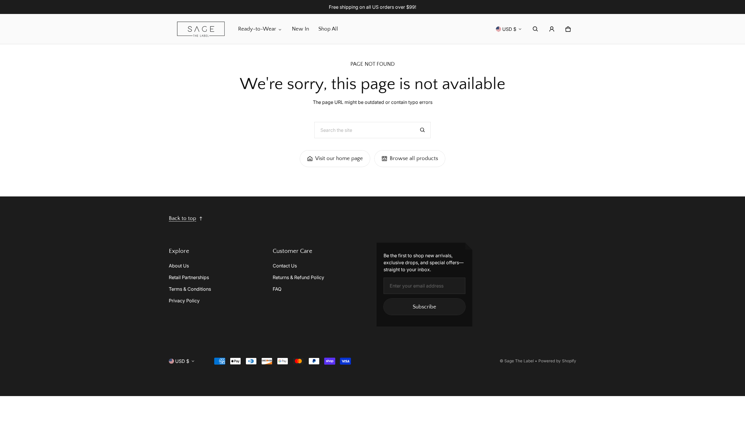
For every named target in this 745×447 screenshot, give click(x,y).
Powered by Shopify (557, 361)
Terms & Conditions (190, 289)
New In (300, 29)
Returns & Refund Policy (298, 277)
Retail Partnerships (189, 277)
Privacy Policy (184, 301)
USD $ (509, 29)
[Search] (422, 130)
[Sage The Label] (201, 29)
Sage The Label (519, 361)
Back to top (182, 218)
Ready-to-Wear (257, 29)
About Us (179, 266)
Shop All (328, 29)
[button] (535, 29)
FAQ (277, 289)
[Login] (552, 29)
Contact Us (285, 266)
